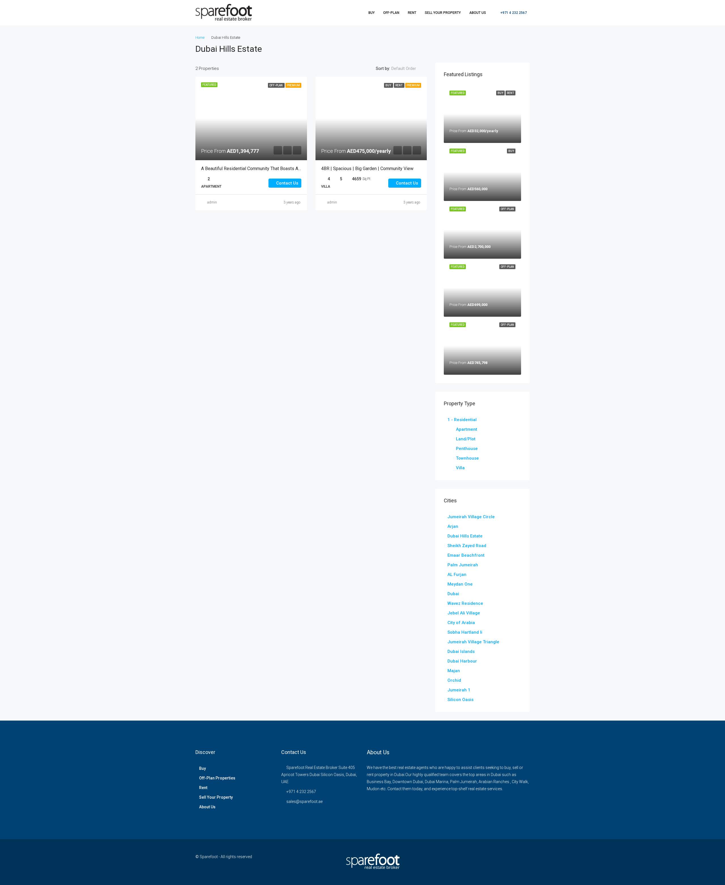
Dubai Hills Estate (465, 536)
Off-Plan (391, 13)
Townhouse (467, 458)
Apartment (466, 429)
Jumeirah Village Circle (471, 516)
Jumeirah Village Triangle (473, 641)
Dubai (453, 593)
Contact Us (286, 183)
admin (212, 202)
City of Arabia (461, 622)
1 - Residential (462, 419)
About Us (477, 13)
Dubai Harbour (462, 661)
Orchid (454, 680)
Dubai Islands (461, 651)
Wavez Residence (465, 603)
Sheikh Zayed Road (466, 545)
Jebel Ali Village (463, 613)
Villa (460, 467)
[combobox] (408, 68)
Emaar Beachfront (466, 555)
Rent (412, 13)
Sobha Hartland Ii (464, 632)
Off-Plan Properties (217, 778)
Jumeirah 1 (458, 690)
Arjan (452, 526)
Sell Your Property (443, 13)
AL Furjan (456, 574)
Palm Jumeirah (462, 564)
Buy (371, 13)
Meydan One (460, 584)
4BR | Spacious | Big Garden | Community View (367, 168)
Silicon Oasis (460, 699)
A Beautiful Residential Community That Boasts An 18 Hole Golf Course (271, 168)
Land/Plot (465, 439)
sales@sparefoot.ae (304, 801)
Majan (453, 670)
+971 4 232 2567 (513, 13)
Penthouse (467, 448)
